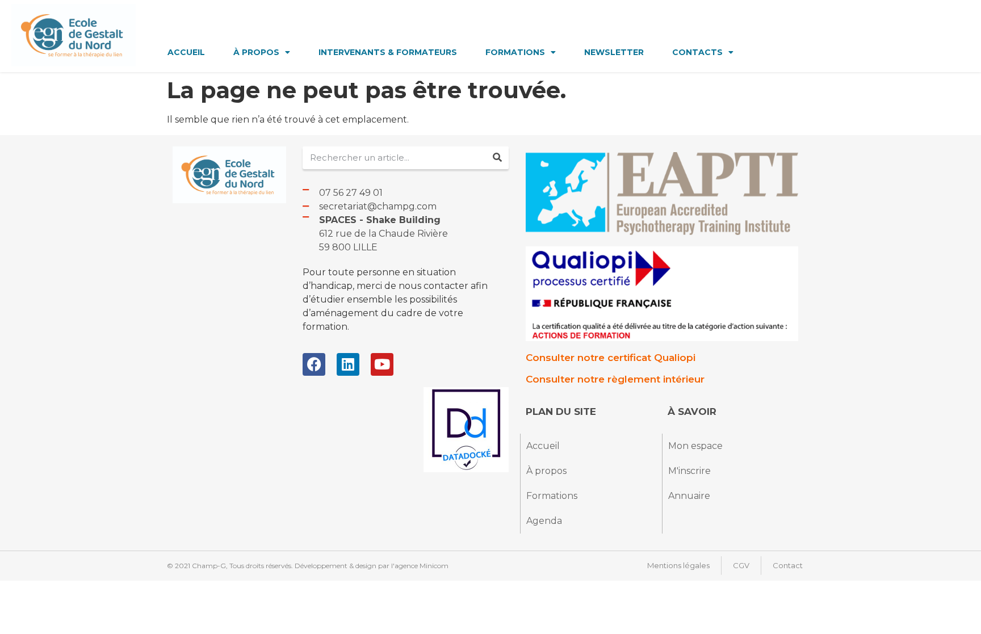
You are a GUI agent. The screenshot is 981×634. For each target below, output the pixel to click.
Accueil (186, 52)
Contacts (697, 52)
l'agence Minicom (419, 565)
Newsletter (614, 52)
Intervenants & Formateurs (387, 52)
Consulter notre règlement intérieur (615, 379)
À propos (256, 52)
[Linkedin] (348, 364)
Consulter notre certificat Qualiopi (610, 357)
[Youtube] (382, 364)
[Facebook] (314, 364)
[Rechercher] (497, 157)
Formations (515, 52)
